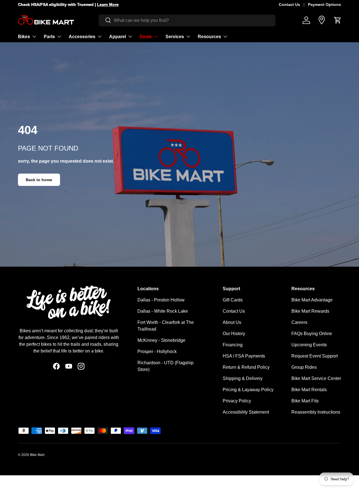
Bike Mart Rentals (309, 389)
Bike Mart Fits (305, 400)
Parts (49, 36)
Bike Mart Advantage (312, 300)
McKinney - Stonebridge (161, 340)
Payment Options (324, 4)
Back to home (39, 180)
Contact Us (289, 4)
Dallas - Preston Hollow (161, 300)
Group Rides (304, 367)
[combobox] (187, 20)
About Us (232, 322)
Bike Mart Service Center (316, 378)
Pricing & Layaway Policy (248, 389)
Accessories (82, 36)
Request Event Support (314, 356)
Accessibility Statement (246, 412)
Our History (234, 333)
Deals (146, 36)
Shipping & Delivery (243, 378)
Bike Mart (37, 455)
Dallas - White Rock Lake (162, 311)
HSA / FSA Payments (244, 356)
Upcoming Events (309, 344)
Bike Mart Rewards (310, 311)
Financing (233, 344)
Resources (209, 36)
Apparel (117, 36)
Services (174, 36)
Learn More (108, 4)
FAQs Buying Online (311, 333)
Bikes (24, 36)
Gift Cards (233, 300)
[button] (338, 20)
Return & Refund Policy (246, 367)
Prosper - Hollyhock (157, 351)
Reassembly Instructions (315, 412)
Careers (299, 322)
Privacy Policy (237, 400)
